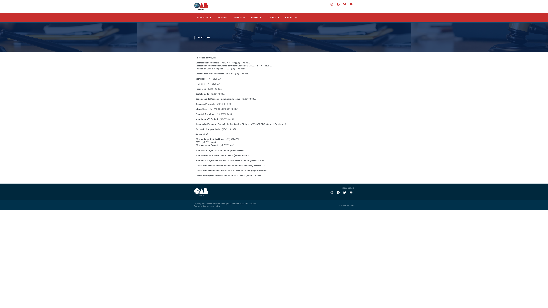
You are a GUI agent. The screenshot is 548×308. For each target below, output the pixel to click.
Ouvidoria (272, 17)
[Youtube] (351, 4)
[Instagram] (332, 4)
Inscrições (237, 17)
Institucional (202, 17)
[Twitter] (344, 4)
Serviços (254, 17)
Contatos (289, 17)
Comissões (222, 17)
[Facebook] (338, 4)
